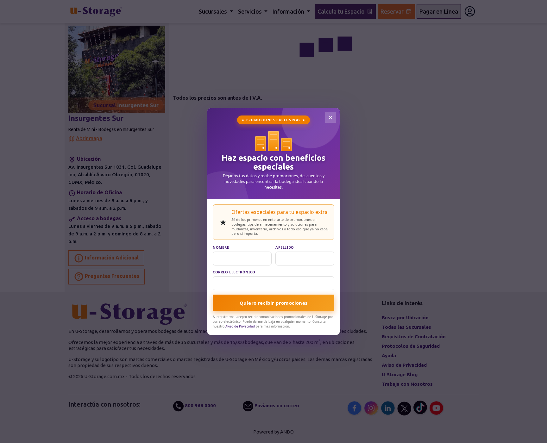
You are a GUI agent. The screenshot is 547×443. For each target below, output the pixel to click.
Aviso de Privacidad (240, 326)
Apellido (284, 247)
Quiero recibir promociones (273, 303)
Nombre (221, 247)
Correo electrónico (234, 272)
